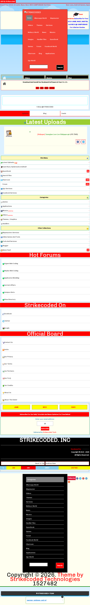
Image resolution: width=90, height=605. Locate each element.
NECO (45, 407)
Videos (30, 25)
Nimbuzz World (33, 32)
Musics (52, 32)
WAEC (73, 407)
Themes (39, 25)
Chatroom (31, 53)
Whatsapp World (40, 18)
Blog (40, 53)
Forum (39, 46)
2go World (31, 60)
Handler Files (41, 39)
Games (30, 46)
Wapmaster (54, 18)
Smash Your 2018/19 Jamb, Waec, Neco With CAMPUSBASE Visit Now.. (25, 5)
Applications (50, 53)
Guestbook (54, 39)
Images (31, 39)
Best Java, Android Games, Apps (78, 5)
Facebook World (51, 46)
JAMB (16, 407)
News (44, 32)
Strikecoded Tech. (49, 432)
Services (49, 25)
